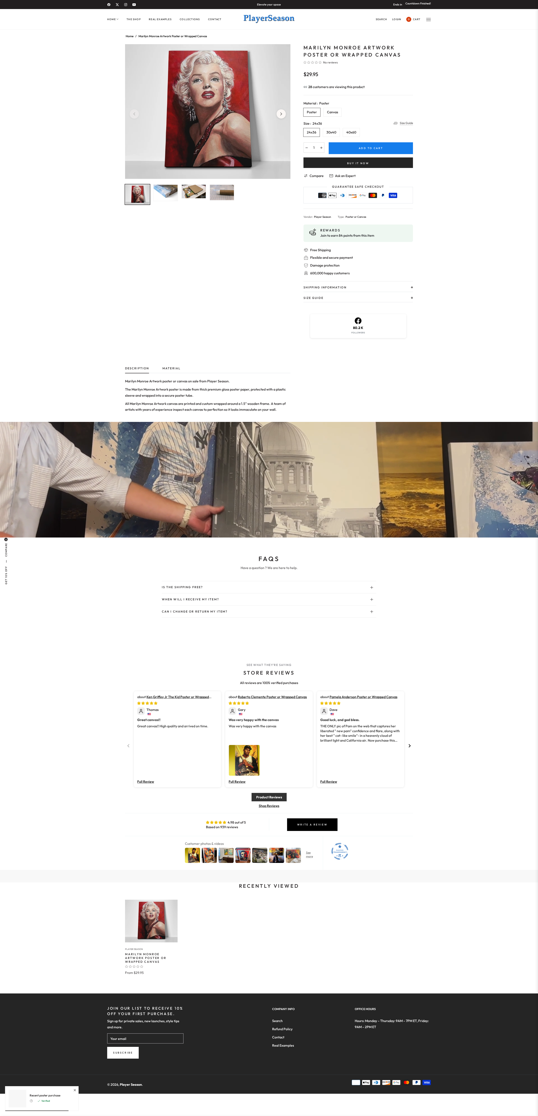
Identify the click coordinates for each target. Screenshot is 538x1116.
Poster (312, 112)
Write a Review (312, 824)
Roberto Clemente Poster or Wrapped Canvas (272, 697)
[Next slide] (409, 745)
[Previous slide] (128, 745)
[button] (381, 19)
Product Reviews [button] (269, 797)
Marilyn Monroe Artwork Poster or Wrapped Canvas (145, 958)
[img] (147, 703)
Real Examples (283, 1045)
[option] (207, 111)
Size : (312, 123)
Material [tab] (171, 368)
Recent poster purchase (45, 1096)
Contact (278, 1037)
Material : (316, 103)
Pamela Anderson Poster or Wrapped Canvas (363, 697)
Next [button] (281, 114)
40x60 (351, 132)
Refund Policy (282, 1029)
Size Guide (406, 123)
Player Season (134, 949)
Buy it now (358, 163)
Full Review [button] (145, 781)
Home (129, 36)
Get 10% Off (6, 575)
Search (277, 1021)
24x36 (311, 132)
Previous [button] (134, 114)
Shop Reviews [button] (269, 806)
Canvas (332, 112)
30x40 (331, 132)
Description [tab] (137, 368)
